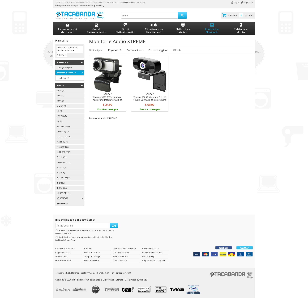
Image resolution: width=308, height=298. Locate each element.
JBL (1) (59, 121)
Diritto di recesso (92, 252)
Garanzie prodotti (121, 252)
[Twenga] (178, 290)
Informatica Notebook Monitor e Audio (67, 49)
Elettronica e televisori (183, 30)
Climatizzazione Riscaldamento (154, 30)
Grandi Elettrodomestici (96, 30)
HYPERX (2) (62, 116)
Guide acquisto (120, 260)
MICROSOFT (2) (63, 152)
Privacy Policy (70, 240)
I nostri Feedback (63, 260)
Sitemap (119, 279)
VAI (114, 225)
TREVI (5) (60, 182)
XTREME (60, 55)
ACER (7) (60, 90)
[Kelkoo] (63, 290)
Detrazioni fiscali (91, 260)
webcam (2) (64, 78)
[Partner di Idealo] (96, 289)
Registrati (248, 2)
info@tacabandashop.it (66, 5)
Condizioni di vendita (65, 248)
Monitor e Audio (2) (66, 72)
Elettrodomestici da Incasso (67, 30)
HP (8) (59, 111)
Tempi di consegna (93, 256)
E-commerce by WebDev (136, 279)
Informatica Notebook (211, 30)
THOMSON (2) (63, 177)
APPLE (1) (61, 95)
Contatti (87, 248)
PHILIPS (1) (61, 157)
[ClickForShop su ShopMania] (112, 290)
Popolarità (114, 50)
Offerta (177, 50)
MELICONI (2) (62, 147)
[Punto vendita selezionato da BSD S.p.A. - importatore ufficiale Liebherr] (194, 290)
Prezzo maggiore (158, 50)
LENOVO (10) (62, 131)
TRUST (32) (62, 188)
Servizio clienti (61, 256)
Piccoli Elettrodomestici (125, 30)
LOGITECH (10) (63, 136)
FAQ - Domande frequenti (153, 260)
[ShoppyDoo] (145, 290)
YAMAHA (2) (62, 203)
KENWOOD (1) (63, 126)
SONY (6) (61, 172)
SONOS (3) (61, 167)
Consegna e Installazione (124, 248)
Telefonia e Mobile (241, 30)
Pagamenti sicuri (62, 252)
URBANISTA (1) (63, 193)
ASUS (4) (60, 100)
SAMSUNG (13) (63, 162)
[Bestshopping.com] (80, 290)
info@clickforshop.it (128, 2)
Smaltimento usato (150, 248)
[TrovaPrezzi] (161, 289)
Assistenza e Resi (120, 256)
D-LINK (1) (61, 106)
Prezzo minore (135, 50)
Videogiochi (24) (64, 67)
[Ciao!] (129, 290)
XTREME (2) (62, 198)
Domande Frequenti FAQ (92, 5)
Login (236, 2)
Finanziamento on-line (152, 252)
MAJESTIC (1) (62, 141)
